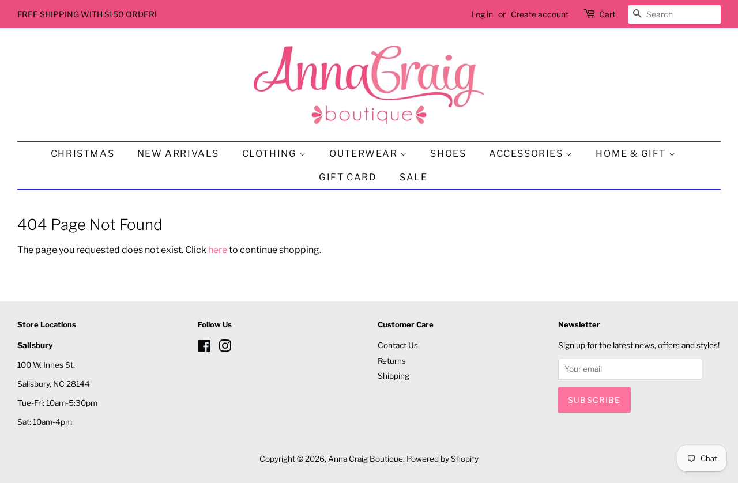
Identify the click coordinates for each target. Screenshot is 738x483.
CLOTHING (270, 153)
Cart (607, 14)
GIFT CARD (347, 177)
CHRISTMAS (82, 153)
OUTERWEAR (364, 153)
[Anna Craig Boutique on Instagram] (225, 348)
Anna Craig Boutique (365, 458)
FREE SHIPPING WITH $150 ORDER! (86, 14)
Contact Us (398, 345)
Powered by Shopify (442, 458)
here (217, 249)
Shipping (393, 375)
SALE (413, 177)
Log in (482, 14)
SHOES (448, 153)
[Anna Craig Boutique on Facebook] (204, 348)
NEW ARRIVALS (178, 153)
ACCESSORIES (527, 153)
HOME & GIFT (632, 153)
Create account (539, 14)
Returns (392, 360)
